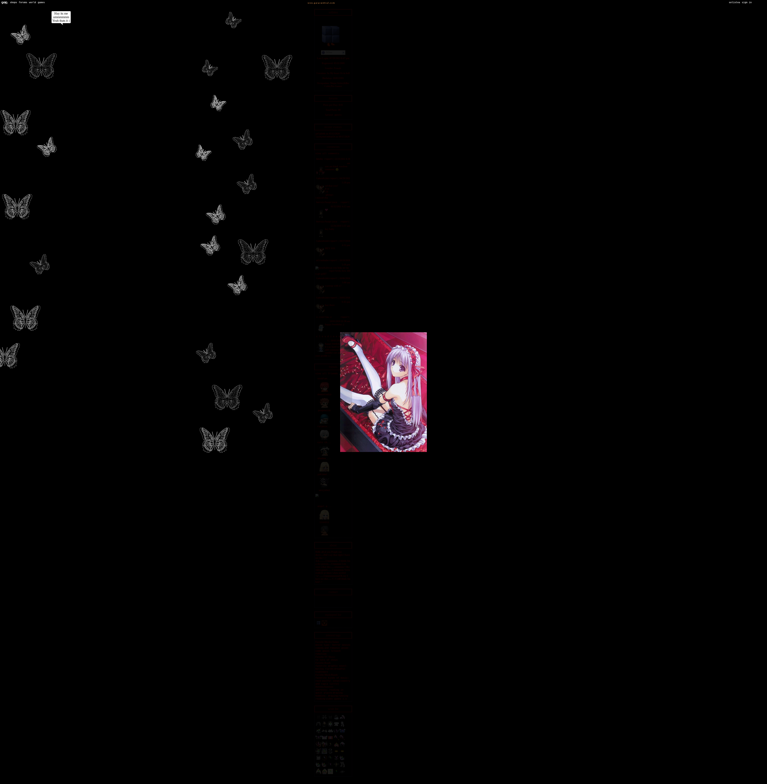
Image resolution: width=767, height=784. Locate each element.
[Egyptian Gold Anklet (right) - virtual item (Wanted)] (342, 753)
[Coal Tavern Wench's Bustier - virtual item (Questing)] (330, 719)
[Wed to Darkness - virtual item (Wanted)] (324, 726)
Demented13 (324, 394)
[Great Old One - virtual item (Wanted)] (330, 760)
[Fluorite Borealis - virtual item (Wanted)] (342, 760)
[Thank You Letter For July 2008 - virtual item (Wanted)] (342, 733)
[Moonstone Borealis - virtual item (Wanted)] (318, 767)
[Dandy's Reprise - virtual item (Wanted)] (330, 773)
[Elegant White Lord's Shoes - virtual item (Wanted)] (324, 733)
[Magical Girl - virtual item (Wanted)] (336, 740)
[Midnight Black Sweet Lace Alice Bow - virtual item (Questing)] (324, 719)
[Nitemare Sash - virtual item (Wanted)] (330, 767)
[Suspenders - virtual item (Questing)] (318, 719)
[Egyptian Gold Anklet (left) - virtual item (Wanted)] (336, 753)
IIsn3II (324, 522)
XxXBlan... (324, 378)
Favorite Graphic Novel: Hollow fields (331, 667)
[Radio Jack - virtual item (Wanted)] (318, 753)
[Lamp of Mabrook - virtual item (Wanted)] (324, 753)
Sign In (747, 2)
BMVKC (319, 159)
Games (41, 2)
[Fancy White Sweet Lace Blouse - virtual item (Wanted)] (336, 726)
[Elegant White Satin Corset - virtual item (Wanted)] (330, 733)
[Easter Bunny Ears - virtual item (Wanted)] (342, 719)
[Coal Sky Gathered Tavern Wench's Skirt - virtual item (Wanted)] (336, 719)
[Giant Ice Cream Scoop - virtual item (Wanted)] (336, 746)
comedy (319, 648)
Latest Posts (333, 115)
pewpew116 (324, 410)
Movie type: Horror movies (332, 645)
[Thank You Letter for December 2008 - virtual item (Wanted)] (324, 740)
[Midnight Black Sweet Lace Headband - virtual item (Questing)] (318, 726)
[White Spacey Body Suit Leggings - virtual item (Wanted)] (342, 726)
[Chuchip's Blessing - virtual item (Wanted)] (318, 733)
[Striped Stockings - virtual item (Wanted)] (342, 767)
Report (328, 159)
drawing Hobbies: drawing (329, 694)
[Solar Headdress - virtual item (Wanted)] (342, 746)
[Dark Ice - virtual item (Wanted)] (330, 746)
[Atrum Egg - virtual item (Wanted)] (336, 767)
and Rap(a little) (327, 684)
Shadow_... (324, 458)
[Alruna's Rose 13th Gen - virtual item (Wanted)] (342, 740)
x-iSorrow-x (324, 317)
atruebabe (322, 260)
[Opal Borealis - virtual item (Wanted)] (324, 767)
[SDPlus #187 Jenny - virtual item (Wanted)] (324, 773)
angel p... (324, 506)
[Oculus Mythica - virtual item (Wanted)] (336, 733)
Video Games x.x (336, 699)
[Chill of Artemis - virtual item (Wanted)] (330, 726)
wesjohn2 (324, 490)
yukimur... (324, 474)
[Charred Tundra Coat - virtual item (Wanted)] (330, 753)
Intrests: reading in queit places (329, 691)
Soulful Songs (331, 681)
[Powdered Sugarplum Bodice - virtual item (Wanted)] (318, 760)
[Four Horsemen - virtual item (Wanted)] (324, 746)
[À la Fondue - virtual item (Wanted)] (318, 773)
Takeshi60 (322, 178)
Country (345, 681)
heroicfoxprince (326, 202)
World (32, 2)
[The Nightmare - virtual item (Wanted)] (324, 760)
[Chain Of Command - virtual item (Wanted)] (336, 760)
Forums (23, 2)
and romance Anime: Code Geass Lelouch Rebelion (332, 651)
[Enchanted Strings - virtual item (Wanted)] (318, 746)
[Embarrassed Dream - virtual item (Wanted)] (336, 773)
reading (320, 699)
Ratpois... (324, 426)
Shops (13, 2)
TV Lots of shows (326, 660)
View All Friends (326, 373)
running (343, 696)
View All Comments (327, 153)
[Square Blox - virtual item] (318, 625)
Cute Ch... (324, 442)
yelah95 (320, 133)
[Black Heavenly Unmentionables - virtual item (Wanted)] (342, 773)
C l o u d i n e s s (329, 336)
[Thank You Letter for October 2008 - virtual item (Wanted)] (318, 740)
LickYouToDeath (325, 136)
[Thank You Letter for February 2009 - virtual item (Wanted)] (330, 740)
